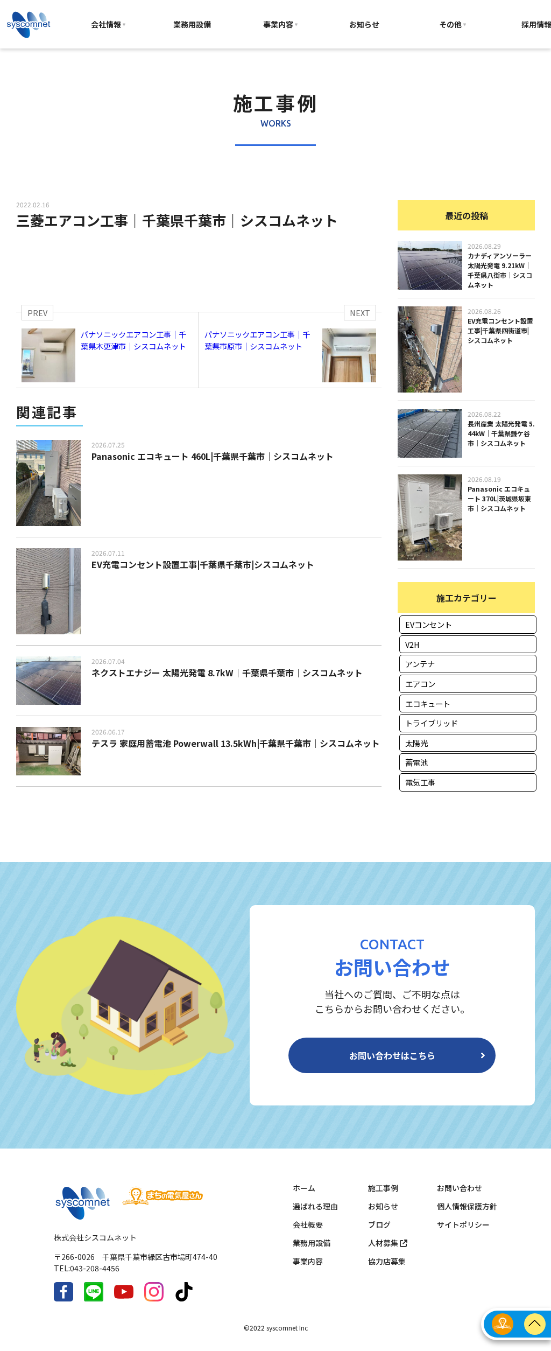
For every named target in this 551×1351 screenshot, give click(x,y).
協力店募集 (387, 1261)
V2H (412, 644)
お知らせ (364, 24)
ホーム (304, 1187)
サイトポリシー (463, 1224)
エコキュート (427, 703)
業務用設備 (192, 24)
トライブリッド (431, 723)
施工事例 (383, 1187)
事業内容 (278, 24)
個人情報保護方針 (467, 1206)
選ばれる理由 (315, 1206)
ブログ (379, 1224)
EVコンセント (428, 624)
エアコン (420, 683)
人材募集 (384, 1242)
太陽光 (416, 742)
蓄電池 (416, 762)
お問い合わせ (459, 1187)
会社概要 (308, 1224)
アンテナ (420, 663)
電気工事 (420, 782)
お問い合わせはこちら (392, 1055)
